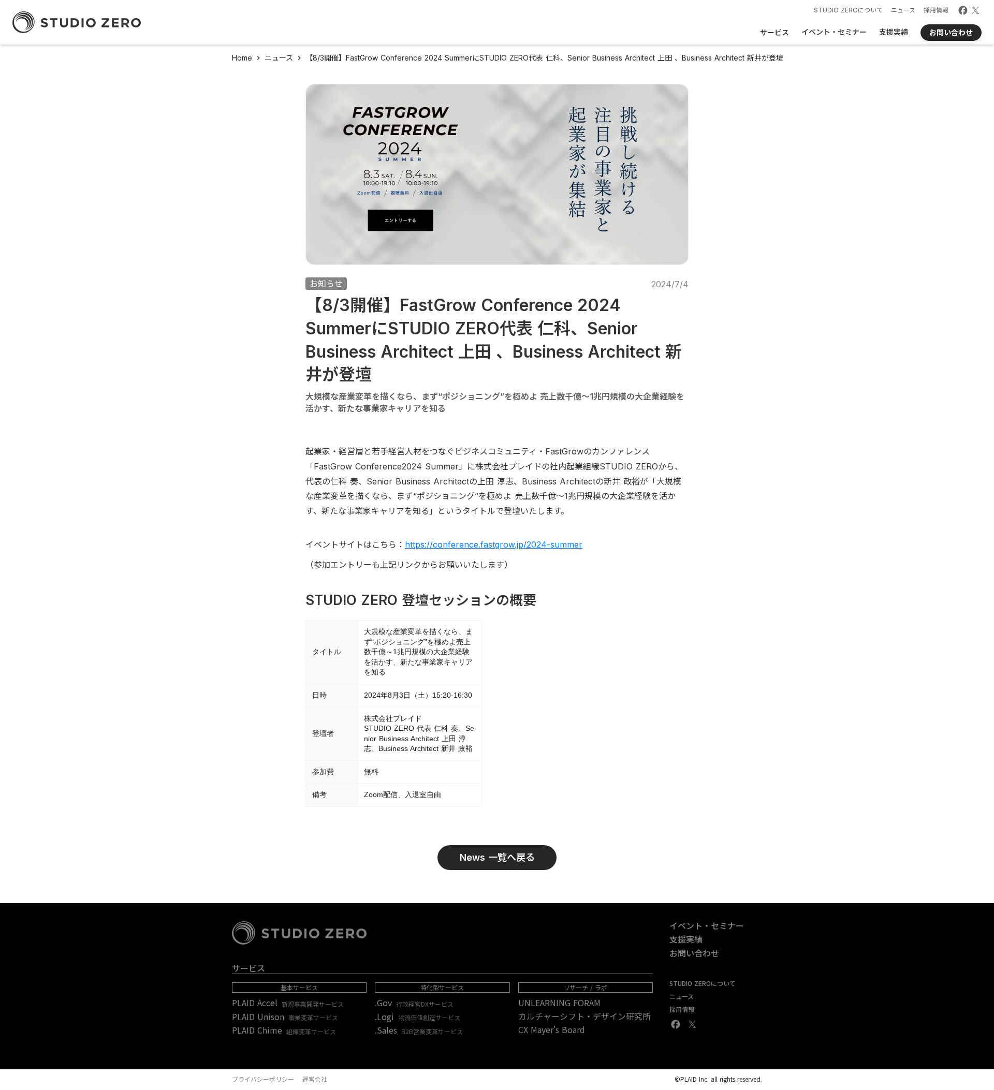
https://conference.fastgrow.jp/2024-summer (493, 544)
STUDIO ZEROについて (848, 10)
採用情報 (936, 10)
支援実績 (686, 939)
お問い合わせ (694, 953)
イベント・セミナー (706, 925)
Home (242, 57)
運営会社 (314, 1079)
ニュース (903, 10)
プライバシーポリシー (263, 1079)
